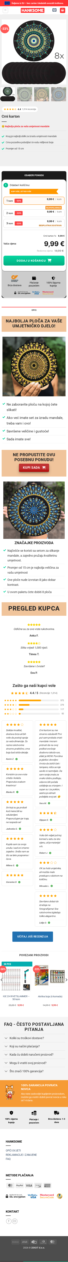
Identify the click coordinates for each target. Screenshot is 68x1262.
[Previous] (7, 51)
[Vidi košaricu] (62, 10)
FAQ (8, 1159)
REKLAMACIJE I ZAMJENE (21, 1154)
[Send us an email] (14, 1221)
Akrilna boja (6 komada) (50, 996)
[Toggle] (6, 1038)
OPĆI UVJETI (13, 1150)
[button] (5, 10)
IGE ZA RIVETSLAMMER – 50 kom (16, 998)
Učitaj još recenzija (32, 936)
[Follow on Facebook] (9, 1221)
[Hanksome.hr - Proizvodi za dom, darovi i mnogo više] (32, 10)
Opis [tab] (34, 310)
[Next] (61, 51)
